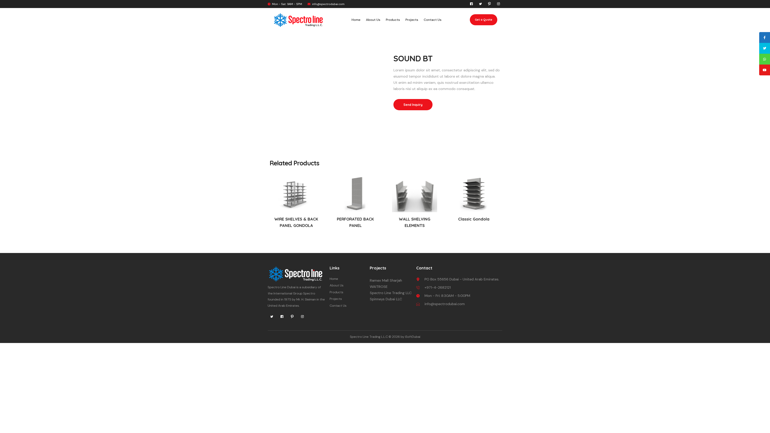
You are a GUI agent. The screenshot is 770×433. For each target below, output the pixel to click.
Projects (411, 20)
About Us (373, 20)
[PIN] (292, 316)
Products (393, 20)
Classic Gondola (473, 219)
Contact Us (432, 20)
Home (356, 20)
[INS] (302, 316)
